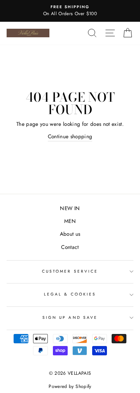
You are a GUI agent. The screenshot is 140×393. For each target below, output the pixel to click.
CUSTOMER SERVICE (70, 271)
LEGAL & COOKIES (70, 294)
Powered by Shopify (70, 386)
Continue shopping (70, 136)
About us (70, 234)
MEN (70, 221)
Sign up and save (70, 317)
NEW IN (70, 208)
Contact (70, 247)
